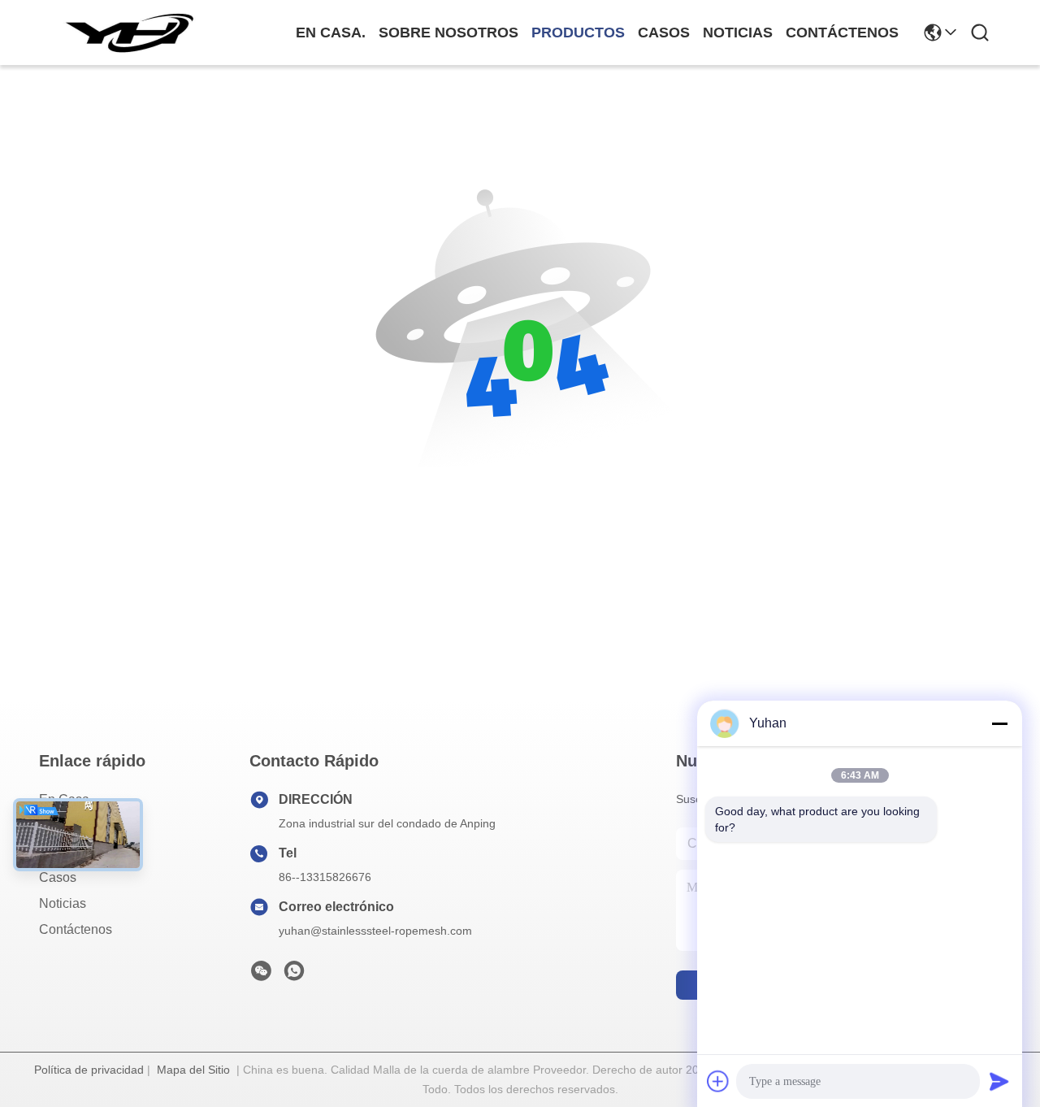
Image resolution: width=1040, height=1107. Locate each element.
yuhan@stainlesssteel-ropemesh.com (375, 930)
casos (664, 32)
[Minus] (999, 723)
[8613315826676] (294, 975)
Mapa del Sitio (193, 1069)
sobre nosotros (448, 32)
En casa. (331, 32)
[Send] (999, 1081)
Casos (57, 877)
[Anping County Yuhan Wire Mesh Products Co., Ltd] (128, 32)
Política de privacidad (89, 1069)
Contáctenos (75, 929)
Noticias (62, 903)
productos (578, 32)
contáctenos (842, 32)
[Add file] (718, 1081)
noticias (738, 32)
